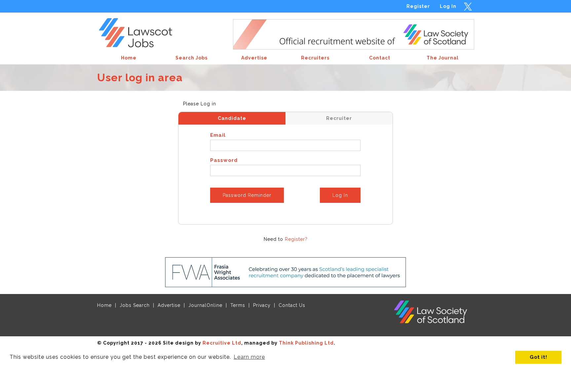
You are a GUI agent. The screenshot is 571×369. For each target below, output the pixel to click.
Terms (237, 305)
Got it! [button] (538, 357)
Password (224, 160)
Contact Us (292, 305)
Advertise (169, 305)
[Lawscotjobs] (140, 31)
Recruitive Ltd (222, 343)
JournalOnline (205, 305)
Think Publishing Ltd (306, 343)
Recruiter (339, 118)
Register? (296, 239)
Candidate (232, 118)
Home (104, 305)
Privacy (262, 305)
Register (418, 6)
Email (218, 135)
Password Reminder (247, 195)
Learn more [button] (249, 357)
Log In (448, 6)
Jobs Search (135, 305)
